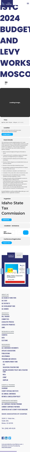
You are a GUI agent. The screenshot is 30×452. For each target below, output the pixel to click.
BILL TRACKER (5, 316)
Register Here (6, 242)
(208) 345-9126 (10, 428)
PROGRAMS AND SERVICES (9, 359)
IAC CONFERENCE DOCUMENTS (10, 348)
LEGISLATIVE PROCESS (8, 322)
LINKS (3, 327)
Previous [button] (2, 271)
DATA (3, 338)
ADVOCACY (5, 313)
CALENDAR (4, 388)
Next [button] (28, 271)
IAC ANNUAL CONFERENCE (9, 394)
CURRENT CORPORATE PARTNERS (11, 407)
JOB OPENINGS (6, 356)
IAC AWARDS (5, 309)
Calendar (7, 226)
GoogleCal (15, 226)
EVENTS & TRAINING (8, 385)
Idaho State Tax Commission (13, 208)
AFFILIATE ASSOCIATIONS (8, 351)
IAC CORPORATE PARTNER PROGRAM (12, 404)
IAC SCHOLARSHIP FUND (8, 306)
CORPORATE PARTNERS (9, 400)
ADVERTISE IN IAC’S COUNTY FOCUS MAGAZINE (15, 409)
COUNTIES (4, 335)
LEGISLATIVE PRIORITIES (8, 325)
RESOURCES (6, 344)
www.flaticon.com (17, 444)
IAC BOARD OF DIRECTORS (9, 298)
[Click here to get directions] (25, 232)
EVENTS (11, 255)
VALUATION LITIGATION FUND (11, 367)
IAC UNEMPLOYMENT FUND (10, 362)
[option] (15, 273)
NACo (4, 374)
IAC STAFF (4, 300)
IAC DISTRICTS (6, 303)
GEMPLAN (5, 380)
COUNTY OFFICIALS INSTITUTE (10, 391)
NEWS (19, 255)
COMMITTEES (5, 319)
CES (4, 364)
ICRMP (4, 377)
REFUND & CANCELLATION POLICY (11, 396)
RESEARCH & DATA (8, 331)
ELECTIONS (5, 340)
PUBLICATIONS (6, 353)
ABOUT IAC (5, 294)
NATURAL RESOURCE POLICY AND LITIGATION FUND (15, 371)
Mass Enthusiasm (6, 447)
